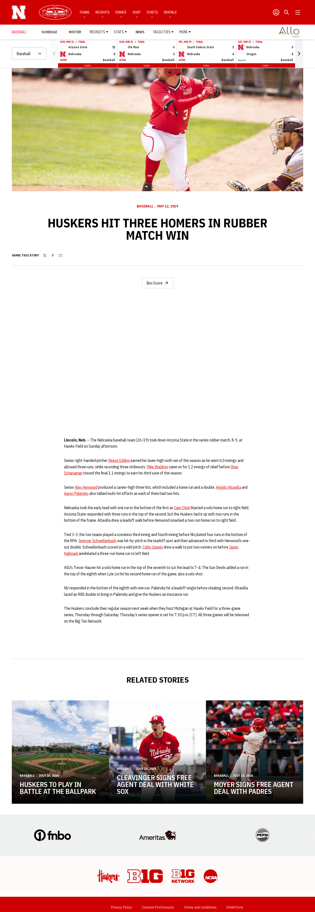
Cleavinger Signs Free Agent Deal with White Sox (155, 784)
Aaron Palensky (76, 493)
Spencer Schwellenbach (97, 540)
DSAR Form (234, 907)
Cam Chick (182, 507)
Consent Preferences (158, 907)
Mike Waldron (157, 466)
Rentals (170, 12)
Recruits (102, 12)
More (183, 32)
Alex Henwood (86, 487)
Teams (84, 12)
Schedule (49, 32)
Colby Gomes (152, 547)
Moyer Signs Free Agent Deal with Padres (253, 788)
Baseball (145, 206)
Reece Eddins (119, 460)
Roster (75, 32)
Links (87, 65)
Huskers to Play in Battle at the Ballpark (58, 788)
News (140, 32)
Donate (121, 12)
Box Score (154, 283)
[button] (299, 53)
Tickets (152, 12)
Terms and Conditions (200, 907)
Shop (137, 12)
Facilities (162, 32)
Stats (119, 32)
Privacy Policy (121, 907)
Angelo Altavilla (228, 487)
